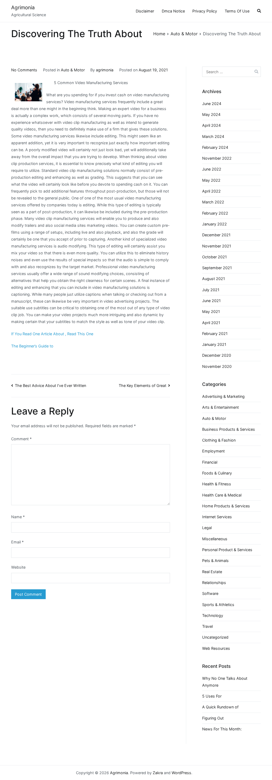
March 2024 (213, 136)
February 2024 (215, 147)
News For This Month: (222, 729)
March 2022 (213, 202)
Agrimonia (23, 8)
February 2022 (215, 213)
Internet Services (217, 517)
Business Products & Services (228, 429)
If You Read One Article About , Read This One (52, 334)
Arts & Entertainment (220, 407)
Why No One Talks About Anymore (224, 681)
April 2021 (211, 322)
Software (210, 593)
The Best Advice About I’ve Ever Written (50, 385)
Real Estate (212, 571)
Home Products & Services (226, 506)
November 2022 (217, 158)
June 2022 (211, 169)
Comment (21, 439)
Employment (213, 451)
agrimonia (104, 70)
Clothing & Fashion (219, 440)
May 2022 (211, 180)
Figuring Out (213, 718)
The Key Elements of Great (142, 385)
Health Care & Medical (221, 495)
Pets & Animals (215, 560)
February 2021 (215, 333)
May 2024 (211, 114)
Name (18, 517)
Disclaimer (145, 11)
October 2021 (214, 257)
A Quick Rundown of (220, 707)
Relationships (214, 582)
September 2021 (217, 267)
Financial (209, 462)
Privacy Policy (204, 11)
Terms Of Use (237, 11)
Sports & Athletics (218, 604)
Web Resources (216, 648)
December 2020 (216, 355)
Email (17, 542)
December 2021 (216, 235)
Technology (212, 615)
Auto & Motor (73, 70)
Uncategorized (215, 637)
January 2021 (214, 344)
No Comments (24, 70)
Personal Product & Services (227, 549)
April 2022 (211, 191)
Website (18, 567)
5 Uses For (212, 696)
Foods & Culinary (217, 473)
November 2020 (217, 366)
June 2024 (211, 103)
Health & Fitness (216, 484)
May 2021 (211, 311)
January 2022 (214, 224)
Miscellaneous (214, 539)
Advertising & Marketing (223, 396)
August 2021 (213, 278)
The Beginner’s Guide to (32, 346)
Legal (207, 527)
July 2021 (210, 289)
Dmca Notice (173, 11)
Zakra (158, 772)
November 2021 (216, 246)
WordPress (181, 772)
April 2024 (211, 125)
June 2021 (211, 300)
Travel (207, 626)
